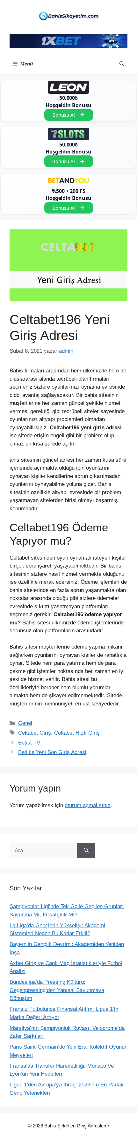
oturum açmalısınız (88, 805)
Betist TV (29, 743)
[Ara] (86, 850)
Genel (25, 723)
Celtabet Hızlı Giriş (77, 733)
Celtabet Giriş (34, 733)
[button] (122, 63)
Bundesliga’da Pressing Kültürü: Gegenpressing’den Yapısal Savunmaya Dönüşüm (57, 990)
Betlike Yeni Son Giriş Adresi (52, 752)
